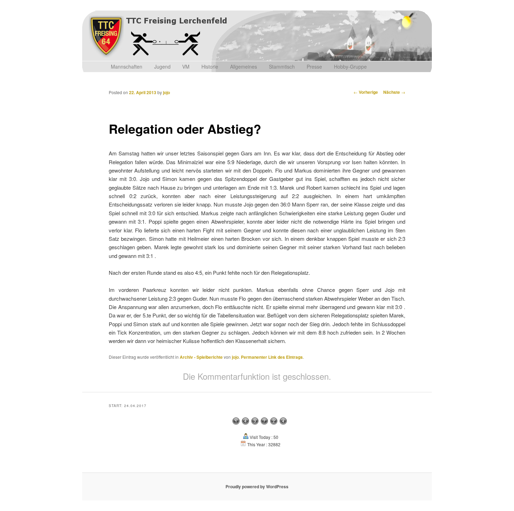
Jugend (162, 66)
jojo (166, 92)
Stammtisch (282, 66)
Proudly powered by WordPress (257, 486)
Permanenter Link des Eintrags (272, 357)
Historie (209, 66)
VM (186, 66)
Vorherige (366, 92)
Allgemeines (243, 66)
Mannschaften (126, 66)
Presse (314, 66)
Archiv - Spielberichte (201, 357)
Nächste (394, 92)
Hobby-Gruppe (350, 66)
